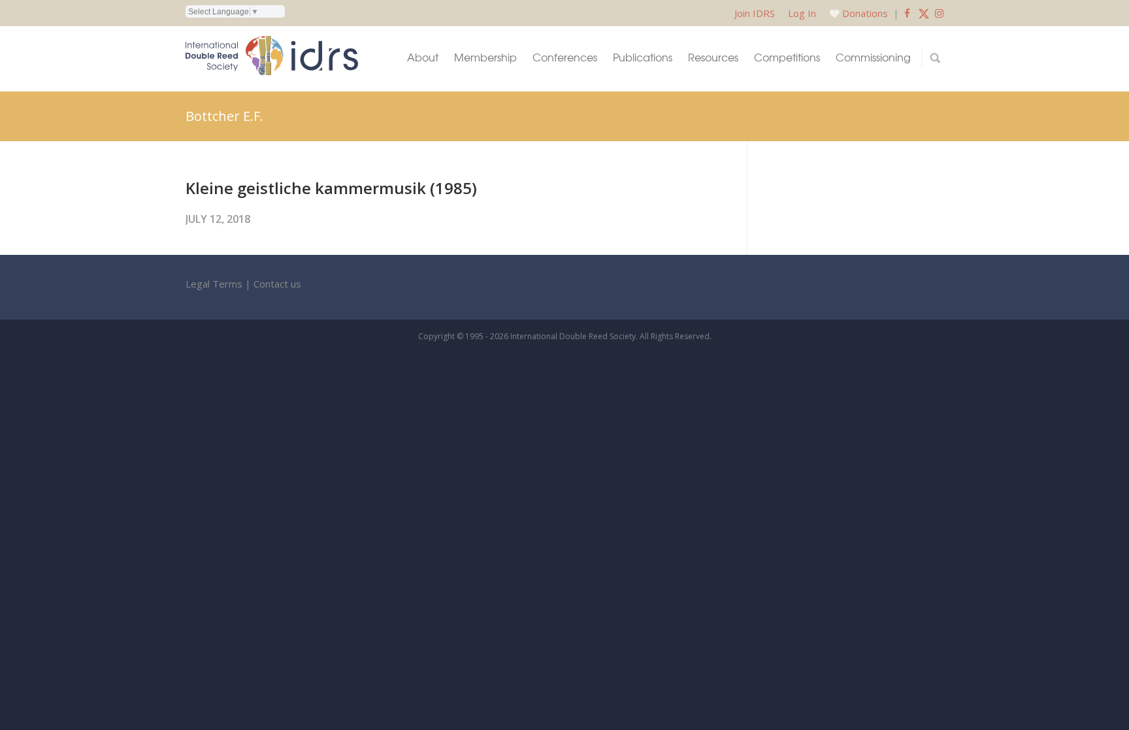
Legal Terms (214, 283)
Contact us (277, 283)
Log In (802, 13)
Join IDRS (754, 13)
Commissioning (873, 57)
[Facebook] (907, 13)
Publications (642, 57)
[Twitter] (924, 13)
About (422, 57)
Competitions (787, 57)
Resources (713, 57)
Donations (865, 13)
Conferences (564, 57)
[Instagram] (939, 13)
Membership (485, 57)
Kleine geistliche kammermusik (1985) (331, 188)
